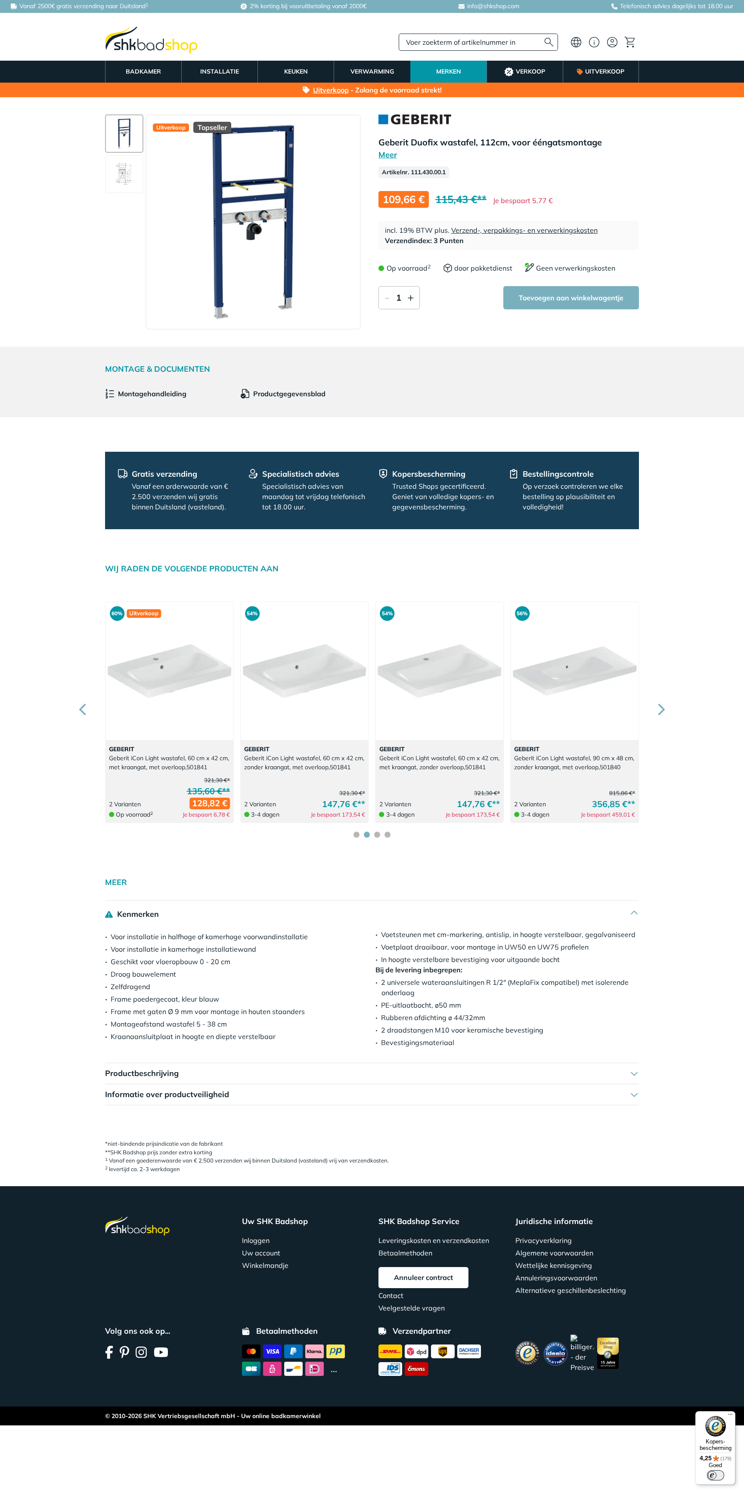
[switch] (715, 1475)
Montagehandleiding (152, 393)
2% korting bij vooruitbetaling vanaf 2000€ (307, 6)
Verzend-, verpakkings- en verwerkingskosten (524, 230)
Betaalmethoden (405, 1253)
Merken (448, 71)
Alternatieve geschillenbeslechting (570, 1290)
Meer (387, 155)
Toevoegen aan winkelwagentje (571, 297)
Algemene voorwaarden (554, 1253)
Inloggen (256, 1240)
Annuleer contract (423, 1277)
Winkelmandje (265, 1265)
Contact (390, 1295)
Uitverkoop (604, 71)
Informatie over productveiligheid (167, 1094)
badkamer (143, 71)
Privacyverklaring (543, 1240)
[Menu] (730, 1416)
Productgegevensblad (289, 393)
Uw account (261, 1253)
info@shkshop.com (493, 6)
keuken (296, 71)
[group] (124, 133)
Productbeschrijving (142, 1073)
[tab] (356, 835)
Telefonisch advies (645, 6)
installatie (219, 71)
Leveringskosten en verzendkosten (433, 1240)
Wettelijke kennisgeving (553, 1265)
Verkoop (530, 71)
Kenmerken (137, 914)
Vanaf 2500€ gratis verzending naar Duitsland (83, 6)
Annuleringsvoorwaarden (556, 1278)
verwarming (372, 71)
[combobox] (478, 42)
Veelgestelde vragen (411, 1308)
